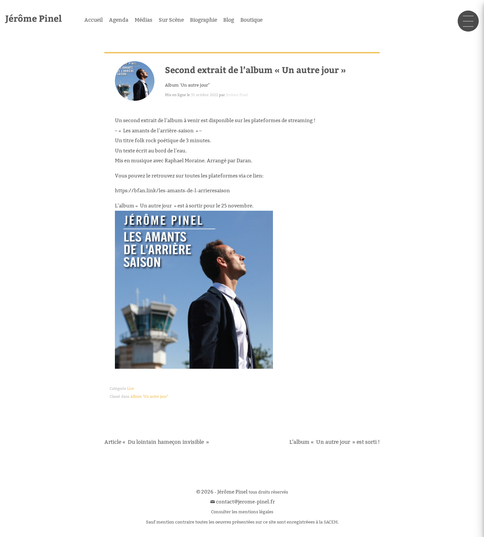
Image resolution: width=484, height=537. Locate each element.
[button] (468, 21)
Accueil (93, 20)
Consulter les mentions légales (242, 511)
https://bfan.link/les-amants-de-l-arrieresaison (172, 190)
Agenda (118, 20)
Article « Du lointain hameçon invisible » (156, 442)
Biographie (203, 20)
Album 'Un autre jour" (187, 85)
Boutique (251, 20)
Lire (130, 388)
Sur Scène (171, 20)
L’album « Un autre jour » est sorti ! (334, 442)
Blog (228, 20)
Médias (143, 20)
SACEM (330, 521)
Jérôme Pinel (33, 18)
